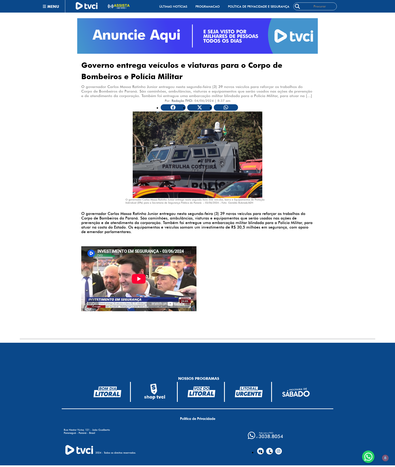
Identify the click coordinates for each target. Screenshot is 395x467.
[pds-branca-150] (296, 392)
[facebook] (269, 449)
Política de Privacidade (197, 419)
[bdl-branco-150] (107, 392)
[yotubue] (260, 449)
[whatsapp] (265, 435)
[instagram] (278, 449)
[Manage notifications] (385, 458)
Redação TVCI (182, 101)
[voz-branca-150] (202, 392)
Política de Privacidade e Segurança (258, 6)
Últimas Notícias (173, 6)
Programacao (207, 6)
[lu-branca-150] (249, 392)
